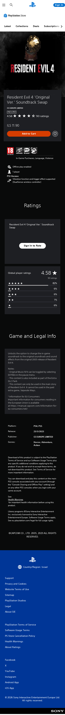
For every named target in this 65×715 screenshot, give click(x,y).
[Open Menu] (4, 5)
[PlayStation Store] (15, 15)
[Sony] (57, 713)
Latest (7, 26)
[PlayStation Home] (32, 5)
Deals (36, 26)
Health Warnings (15, 499)
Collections (22, 26)
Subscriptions (51, 26)
